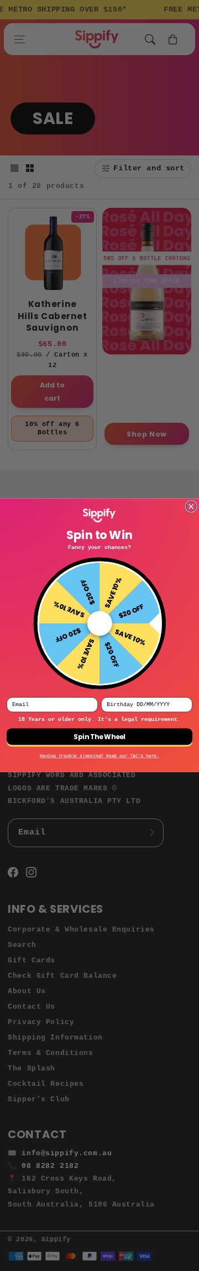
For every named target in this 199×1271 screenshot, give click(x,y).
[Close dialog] (191, 507)
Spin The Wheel (99, 737)
